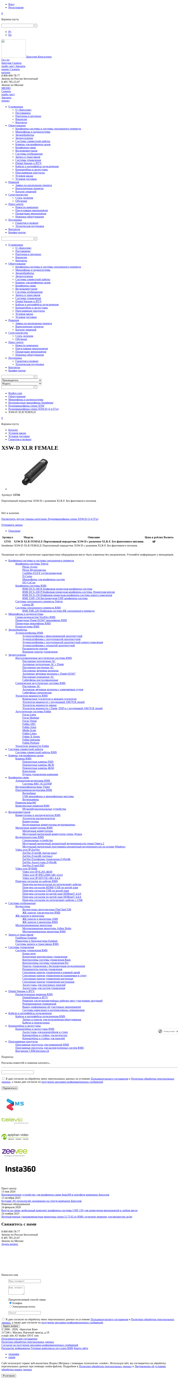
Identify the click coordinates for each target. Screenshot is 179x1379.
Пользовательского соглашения (109, 1078)
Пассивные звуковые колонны (40, 670)
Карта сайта (81, 1348)
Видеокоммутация (26, 150)
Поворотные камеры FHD (37, 761)
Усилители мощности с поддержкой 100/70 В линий (53, 702)
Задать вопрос (9, 1244)
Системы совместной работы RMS (36, 752)
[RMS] (14, 1111)
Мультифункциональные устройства (44, 808)
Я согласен (9, 1375)
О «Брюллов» (23, 109)
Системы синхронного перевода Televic (39, 601)
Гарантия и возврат (26, 222)
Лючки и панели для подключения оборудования (51, 1019)
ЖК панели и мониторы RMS (40, 922)
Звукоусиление (24, 138)
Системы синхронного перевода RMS (38, 607)
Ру (9, 31)
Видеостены (22, 906)
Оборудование (17, 125)
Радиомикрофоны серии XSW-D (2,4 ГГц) (33, 408)
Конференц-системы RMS (30, 585)
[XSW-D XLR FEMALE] (34, 488)
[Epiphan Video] (14, 1143)
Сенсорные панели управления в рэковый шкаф (51, 972)
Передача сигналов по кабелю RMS (36, 881)
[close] (177, 1031)
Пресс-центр (15, 204)
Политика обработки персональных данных (27, 1341)
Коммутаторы (30, 821)
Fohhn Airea (29, 727)
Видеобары (29, 793)
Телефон (17, 1303)
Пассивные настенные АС (38, 667)
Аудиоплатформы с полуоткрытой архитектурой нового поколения (62, 642)
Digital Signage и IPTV (28, 163)
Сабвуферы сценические (37, 692)
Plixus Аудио (29, 566)
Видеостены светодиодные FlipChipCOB (46, 909)
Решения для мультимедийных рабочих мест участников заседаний (62, 1000)
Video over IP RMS (26, 868)
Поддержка (15, 219)
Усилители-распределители (38, 818)
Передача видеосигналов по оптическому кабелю (51, 884)
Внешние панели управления (40, 651)
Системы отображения (28, 153)
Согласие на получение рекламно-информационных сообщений (39, 1345)
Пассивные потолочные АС (39, 661)
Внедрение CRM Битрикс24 (32, 1050)
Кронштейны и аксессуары (31, 169)
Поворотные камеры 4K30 (38, 764)
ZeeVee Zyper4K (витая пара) (39, 852)
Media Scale (29, 730)
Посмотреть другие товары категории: (24, 518)
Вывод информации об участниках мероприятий (51, 1006)
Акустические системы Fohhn (33, 711)
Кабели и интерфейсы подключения (37, 166)
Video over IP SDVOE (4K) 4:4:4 (41, 878)
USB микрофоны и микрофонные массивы (48, 796)
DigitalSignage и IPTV (35, 997)
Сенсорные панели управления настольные (48, 981)
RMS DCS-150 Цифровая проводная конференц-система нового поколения (67, 595)
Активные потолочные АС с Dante (43, 664)
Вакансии (21, 119)
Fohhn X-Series (31, 736)
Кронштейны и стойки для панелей (43, 1038)
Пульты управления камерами (40, 774)
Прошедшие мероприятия (30, 213)
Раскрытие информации (15, 1348)
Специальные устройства (37, 840)
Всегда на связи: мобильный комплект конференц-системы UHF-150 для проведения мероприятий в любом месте (69, 1210)
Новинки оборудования (29, 216)
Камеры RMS (23, 758)
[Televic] (14, 1127)
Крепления (28, 771)
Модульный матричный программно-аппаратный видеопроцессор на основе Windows (73, 846)
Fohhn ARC (29, 724)
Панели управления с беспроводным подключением (53, 966)
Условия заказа (24, 175)
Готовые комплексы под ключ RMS (52, 1348)
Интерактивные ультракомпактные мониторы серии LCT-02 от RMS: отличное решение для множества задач (66, 1216)
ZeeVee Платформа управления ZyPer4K (46, 859)
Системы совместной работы (32, 141)
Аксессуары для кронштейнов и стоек (45, 1032)
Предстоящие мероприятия (31, 210)
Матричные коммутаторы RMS (34, 827)
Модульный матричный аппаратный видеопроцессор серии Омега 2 (63, 843)
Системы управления (28, 160)
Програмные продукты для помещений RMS (42, 1044)
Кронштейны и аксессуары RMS (34, 1028)
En (10, 34)
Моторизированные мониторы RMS (44, 931)
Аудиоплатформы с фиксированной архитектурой (52, 635)
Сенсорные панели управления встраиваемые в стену (54, 975)
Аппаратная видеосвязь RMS (32, 780)
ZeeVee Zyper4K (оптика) (37, 856)
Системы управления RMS (31, 950)
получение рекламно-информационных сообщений (72, 1081)
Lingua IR (28, 604)
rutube (11, 1357)
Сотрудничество (18, 194)
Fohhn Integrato (31, 739)
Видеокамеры (30, 799)
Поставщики (23, 112)
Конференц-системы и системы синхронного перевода (48, 128)
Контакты (21, 122)
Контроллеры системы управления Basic (46, 959)
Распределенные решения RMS (34, 994)
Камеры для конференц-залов (33, 144)
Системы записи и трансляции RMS (37, 944)
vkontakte (13, 1354)
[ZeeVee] (14, 1159)
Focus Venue (29, 720)
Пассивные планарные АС (38, 676)
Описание (14, 530)
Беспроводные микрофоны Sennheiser (30, 402)
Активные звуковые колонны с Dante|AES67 (49, 673)
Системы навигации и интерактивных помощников (53, 1010)
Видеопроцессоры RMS (29, 837)
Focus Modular (30, 717)
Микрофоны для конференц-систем (43, 579)
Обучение (21, 200)
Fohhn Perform (30, 742)
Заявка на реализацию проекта (33, 185)
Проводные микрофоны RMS (33, 623)
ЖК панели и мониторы (29, 915)
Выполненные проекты (29, 188)
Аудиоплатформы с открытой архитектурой (48, 645)
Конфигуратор (17, 232)
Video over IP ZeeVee (27, 849)
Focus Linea (29, 714)
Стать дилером (24, 197)
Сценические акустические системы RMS (40, 683)
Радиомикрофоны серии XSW (26, 405)
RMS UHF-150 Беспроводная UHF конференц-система (55, 598)
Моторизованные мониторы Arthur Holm (46, 928)
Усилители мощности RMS (31, 695)
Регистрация (15, 7)
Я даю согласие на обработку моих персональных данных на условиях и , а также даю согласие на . (87, 1080)
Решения (13, 182)
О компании (15, 106)
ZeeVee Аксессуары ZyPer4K (39, 862)
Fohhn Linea (29, 733)
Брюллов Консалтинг (39, 56)
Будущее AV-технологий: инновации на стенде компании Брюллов (41, 1200)
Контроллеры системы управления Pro (45, 962)
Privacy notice (169, 1031)
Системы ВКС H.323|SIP (37, 783)
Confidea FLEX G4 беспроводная (42, 573)
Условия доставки (26, 178)
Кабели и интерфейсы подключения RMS (40, 1016)
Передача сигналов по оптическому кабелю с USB (52, 900)
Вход (11, 4)
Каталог (13, 429)
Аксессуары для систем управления (43, 988)
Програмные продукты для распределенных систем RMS (49, 1047)
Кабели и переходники (36, 1022)
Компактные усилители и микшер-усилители (49, 698)
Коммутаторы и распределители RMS (37, 815)
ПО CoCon (28, 582)
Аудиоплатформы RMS (29, 632)
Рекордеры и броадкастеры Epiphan (36, 940)
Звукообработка (24, 134)
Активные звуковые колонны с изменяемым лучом (52, 689)
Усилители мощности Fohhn (32, 746)
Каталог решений (25, 191)
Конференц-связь (25, 147)
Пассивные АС (31, 686)
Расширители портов (35, 648)
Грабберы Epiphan (26, 937)
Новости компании (26, 207)
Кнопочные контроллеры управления (44, 956)
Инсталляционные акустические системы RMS (43, 657)
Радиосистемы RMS (27, 626)
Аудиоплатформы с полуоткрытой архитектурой (51, 639)
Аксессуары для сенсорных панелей (44, 984)
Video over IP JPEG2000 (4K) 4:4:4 (42, 874)
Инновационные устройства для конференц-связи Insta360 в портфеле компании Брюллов (55, 1194)
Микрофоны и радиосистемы (32, 131)
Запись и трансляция (27, 156)
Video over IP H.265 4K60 (37, 871)
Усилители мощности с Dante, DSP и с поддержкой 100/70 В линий (62, 708)
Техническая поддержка (29, 226)
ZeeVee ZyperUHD (33, 865)
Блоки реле (29, 953)
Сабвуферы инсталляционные (40, 679)
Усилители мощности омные (39, 705)
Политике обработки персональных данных (105, 1366)
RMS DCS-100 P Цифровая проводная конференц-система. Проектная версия (68, 591)
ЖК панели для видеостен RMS (41, 912)
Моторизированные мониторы (33, 925)
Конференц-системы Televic (32, 563)
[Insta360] (19, 1175)
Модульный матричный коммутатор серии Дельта (52, 834)
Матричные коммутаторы (37, 830)
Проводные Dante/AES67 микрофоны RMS (41, 620)
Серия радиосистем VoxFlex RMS (35, 617)
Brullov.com (15, 393)
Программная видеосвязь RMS (33, 790)
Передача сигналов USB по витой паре (45, 890)
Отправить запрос (12, 524)
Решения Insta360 (25, 802)
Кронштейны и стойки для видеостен (44, 1035)
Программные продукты (30, 172)
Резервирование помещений (39, 1003)
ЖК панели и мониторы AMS (40, 918)
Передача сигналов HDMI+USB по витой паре (50, 887)
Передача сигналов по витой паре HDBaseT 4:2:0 (51, 893)
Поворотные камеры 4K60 (38, 768)
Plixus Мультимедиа (34, 569)
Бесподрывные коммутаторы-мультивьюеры (48, 824)
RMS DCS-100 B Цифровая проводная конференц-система (57, 588)
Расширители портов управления (42, 969)
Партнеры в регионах (28, 116)
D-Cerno (27, 576)
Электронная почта (23, 1306)
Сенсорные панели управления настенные (47, 978)
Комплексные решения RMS (32, 805)
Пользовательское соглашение (19, 1338)
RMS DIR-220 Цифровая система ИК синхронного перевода (58, 610)
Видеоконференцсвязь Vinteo (32, 786)
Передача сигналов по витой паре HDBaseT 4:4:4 (51, 896)
